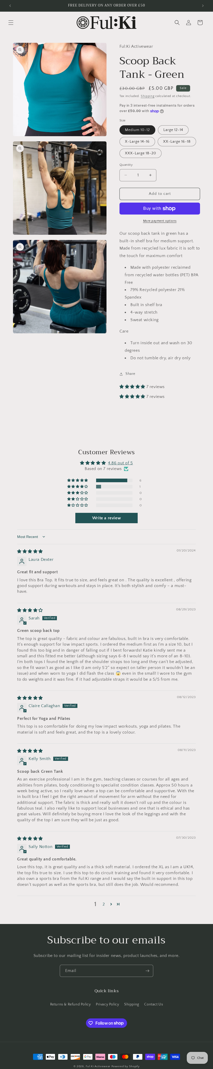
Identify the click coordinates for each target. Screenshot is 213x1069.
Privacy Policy (107, 1004)
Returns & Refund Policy (70, 1004)
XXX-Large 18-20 (140, 153)
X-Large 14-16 (137, 142)
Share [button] (130, 374)
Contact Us (153, 1004)
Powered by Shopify (125, 1066)
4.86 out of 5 (120, 463)
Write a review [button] (106, 518)
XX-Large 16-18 (177, 142)
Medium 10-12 (137, 130)
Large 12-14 (173, 130)
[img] (30, 551)
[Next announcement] (203, 5)
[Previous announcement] (10, 5)
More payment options (160, 221)
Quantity (126, 165)
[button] (11, 22)
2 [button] (104, 904)
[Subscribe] (147, 971)
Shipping (148, 96)
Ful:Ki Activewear (98, 1066)
